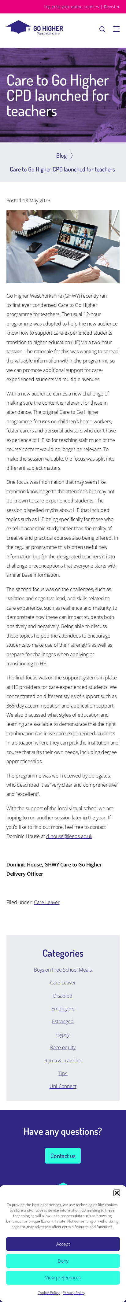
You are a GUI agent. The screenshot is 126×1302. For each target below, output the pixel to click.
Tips (62, 1073)
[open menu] (116, 29)
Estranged (63, 1021)
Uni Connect (63, 1086)
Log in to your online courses (71, 6)
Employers (62, 1008)
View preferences (63, 1277)
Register (112, 6)
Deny (63, 1261)
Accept (63, 1244)
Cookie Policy (49, 1292)
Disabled (62, 995)
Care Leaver (47, 902)
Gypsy (62, 1034)
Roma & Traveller (62, 1060)
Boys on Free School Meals (63, 969)
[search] (102, 29)
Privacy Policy (74, 1292)
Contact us (63, 1156)
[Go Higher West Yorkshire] (34, 33)
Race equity (63, 1047)
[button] (117, 1193)
